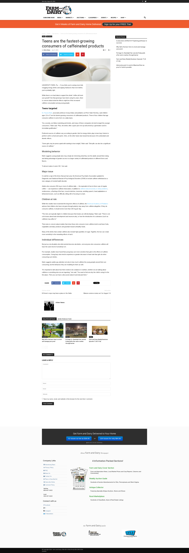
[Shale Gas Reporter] (94, 535)
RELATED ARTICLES (49, 319)
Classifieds (92, 17)
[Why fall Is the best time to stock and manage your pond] (52, 330)
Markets (69, 17)
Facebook (47, 505)
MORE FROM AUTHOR (64, 319)
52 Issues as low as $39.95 (79, 439)
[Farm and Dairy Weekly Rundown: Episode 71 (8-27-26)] (99, 330)
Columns (45, 337)
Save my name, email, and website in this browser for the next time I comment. (68, 399)
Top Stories (49, 36)
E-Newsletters (49, 513)
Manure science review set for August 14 (97, 293)
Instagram (48, 511)
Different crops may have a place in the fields (57, 293)
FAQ (46, 470)
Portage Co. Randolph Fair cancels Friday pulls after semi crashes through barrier (75, 341)
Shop (122, 17)
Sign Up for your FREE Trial (117, 24)
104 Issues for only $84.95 (110, 439)
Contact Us (48, 476)
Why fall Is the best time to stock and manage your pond (130, 48)
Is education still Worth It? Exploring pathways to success (131, 42)
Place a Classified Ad (51, 479)
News (59, 17)
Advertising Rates (50, 464)
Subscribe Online (50, 482)
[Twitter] (145, 1)
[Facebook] (142, 1)
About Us (47, 473)
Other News (47, 50)
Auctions (80, 17)
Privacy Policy (49, 467)
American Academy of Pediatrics (97, 203)
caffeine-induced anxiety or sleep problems (94, 189)
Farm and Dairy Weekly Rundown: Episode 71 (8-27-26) (131, 60)
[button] (144, 17)
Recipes (113, 17)
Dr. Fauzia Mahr (47, 113)
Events (103, 17)
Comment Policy (50, 485)
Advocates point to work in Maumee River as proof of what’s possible (130, 66)
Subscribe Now (49, 17)
